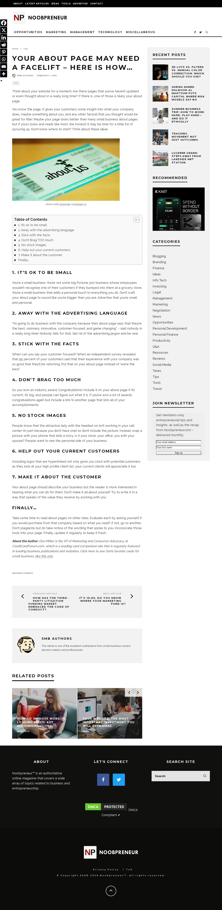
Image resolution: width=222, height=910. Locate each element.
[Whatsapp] (3, 59)
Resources (160, 352)
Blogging (159, 256)
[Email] (3, 66)
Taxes (157, 371)
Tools (66, 3)
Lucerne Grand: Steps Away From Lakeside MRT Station (186, 157)
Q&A (156, 346)
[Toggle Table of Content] (135, 220)
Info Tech (159, 280)
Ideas (55, 3)
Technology (110, 32)
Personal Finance (165, 334)
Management (82, 32)
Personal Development (170, 328)
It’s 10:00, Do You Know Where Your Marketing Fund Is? (102, 601)
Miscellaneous (140, 32)
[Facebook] (3, 23)
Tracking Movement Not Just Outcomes (185, 136)
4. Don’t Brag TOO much (35, 240)
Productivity (161, 340)
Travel (157, 389)
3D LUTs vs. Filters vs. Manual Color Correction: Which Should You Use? (188, 71)
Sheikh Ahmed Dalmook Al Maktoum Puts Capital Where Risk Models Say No (188, 93)
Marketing (56, 32)
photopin (78, 204)
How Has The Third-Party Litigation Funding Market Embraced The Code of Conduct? (48, 604)
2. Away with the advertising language (46, 230)
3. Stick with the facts (34, 235)
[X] (3, 30)
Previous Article (45, 594)
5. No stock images (32, 245)
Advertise (80, 3)
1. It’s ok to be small (32, 225)
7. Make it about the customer (40, 255)
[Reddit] (3, 44)
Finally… (23, 260)
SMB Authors (25, 76)
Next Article (112, 594)
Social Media (162, 364)
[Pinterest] (3, 52)
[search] (204, 776)
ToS (129, 869)
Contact (96, 3)
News (157, 316)
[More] (3, 73)
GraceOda (64, 204)
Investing (159, 286)
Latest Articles (37, 3)
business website (23, 573)
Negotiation (161, 310)
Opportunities (28, 32)
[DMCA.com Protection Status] (106, 810)
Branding (159, 262)
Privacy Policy (106, 869)
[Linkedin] (3, 37)
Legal (157, 292)
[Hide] (1, 80)
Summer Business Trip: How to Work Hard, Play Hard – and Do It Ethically (188, 115)
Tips (16, 83)
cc (85, 204)
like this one (44, 556)
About (18, 3)
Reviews (159, 358)
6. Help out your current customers (44, 250)
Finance (158, 268)
